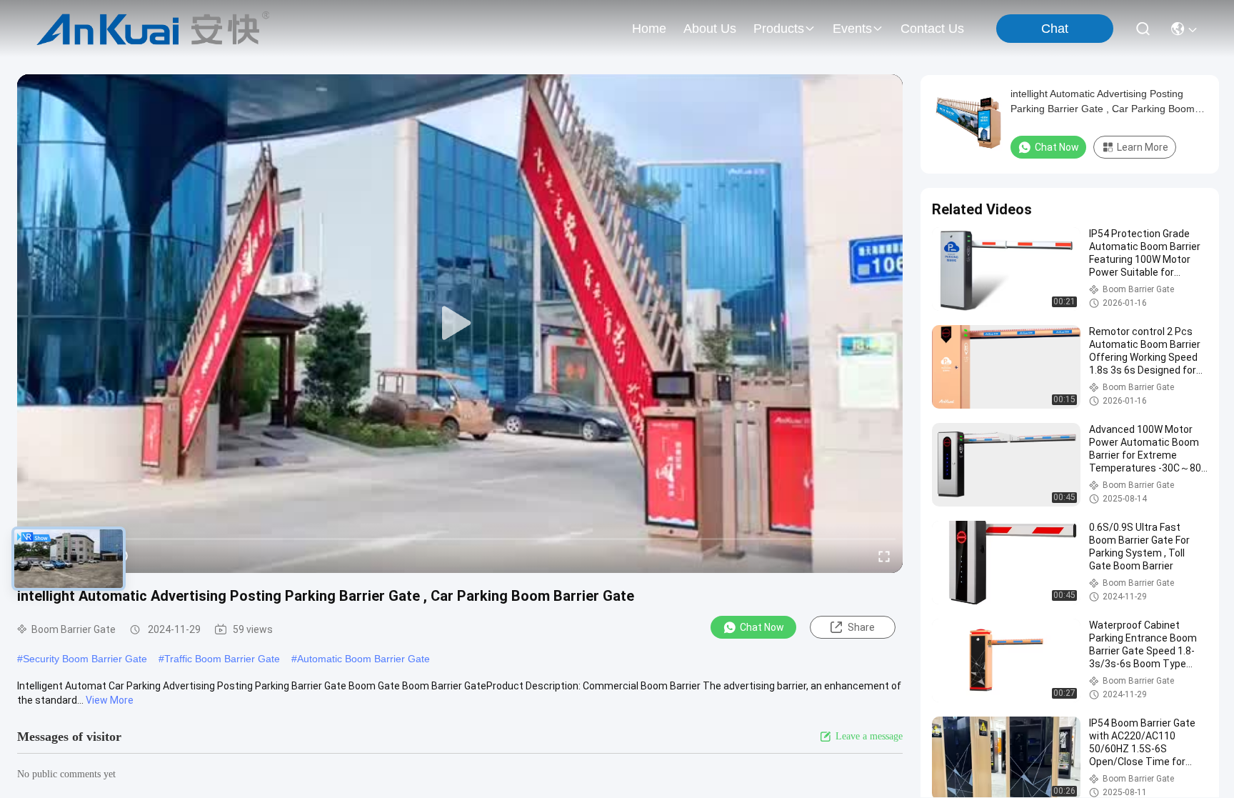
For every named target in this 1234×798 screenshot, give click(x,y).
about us (709, 28)
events (852, 28)
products (778, 28)
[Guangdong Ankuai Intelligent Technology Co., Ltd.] (153, 28)
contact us (932, 28)
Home (649, 28)
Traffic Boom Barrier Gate (222, 658)
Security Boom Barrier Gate (85, 658)
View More (110, 700)
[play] (460, 323)
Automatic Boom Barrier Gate (363, 658)
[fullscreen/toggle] (884, 556)
